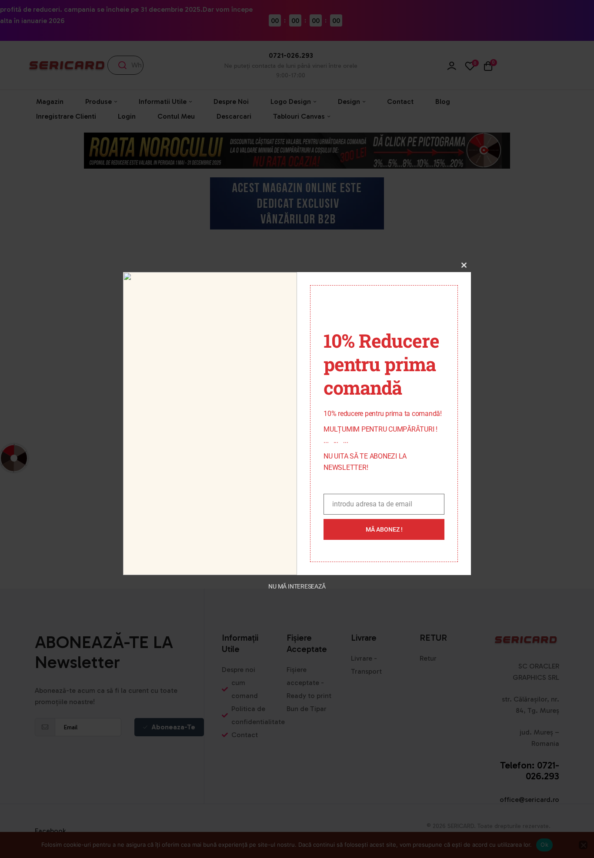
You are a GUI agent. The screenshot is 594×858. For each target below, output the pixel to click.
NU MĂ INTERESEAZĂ (296, 586)
